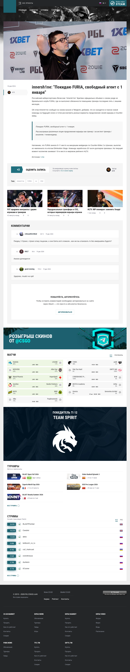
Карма (46, 599)
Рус (121, 520)
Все (111, 355)
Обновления (38, 618)
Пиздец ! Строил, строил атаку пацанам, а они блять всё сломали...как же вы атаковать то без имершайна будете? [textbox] (63, 241)
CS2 (41, 181)
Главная (23, 10)
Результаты (119, 355)
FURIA (30, 181)
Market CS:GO (65, 592)
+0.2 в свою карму (66, 170)
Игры (36, 631)
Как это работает (9, 627)
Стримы (44, 10)
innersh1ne (20, 181)
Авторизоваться (65, 312)
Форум (98, 618)
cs (36, 181)
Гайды (36, 627)
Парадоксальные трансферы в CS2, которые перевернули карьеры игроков (64, 210)
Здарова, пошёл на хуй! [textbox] (24, 276)
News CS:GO (48, 592)
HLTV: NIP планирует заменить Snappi (104, 209)
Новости (34, 10)
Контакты (65, 599)
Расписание (100, 631)
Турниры (55, 10)
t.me (42, 157)
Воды (98, 627)
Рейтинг (55, 599)
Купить (6, 618)
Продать (6, 623)
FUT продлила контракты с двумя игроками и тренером (21, 210)
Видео (98, 623)
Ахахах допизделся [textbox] (22, 259)
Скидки (6, 636)
